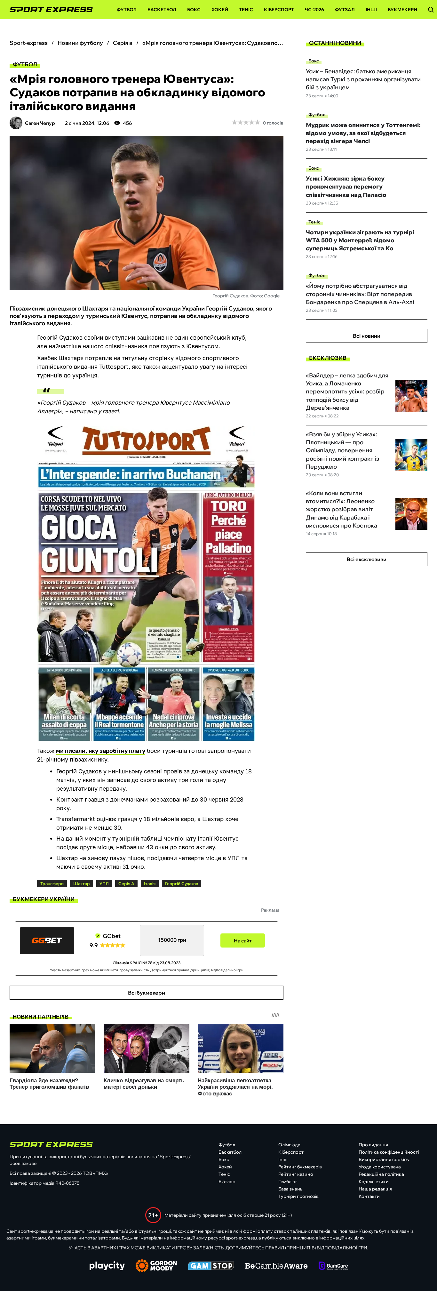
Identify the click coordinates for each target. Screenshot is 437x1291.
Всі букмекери (146, 992)
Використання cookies (384, 1159)
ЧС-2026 (314, 9)
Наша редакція (375, 1189)
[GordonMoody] (156, 1266)
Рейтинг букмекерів (300, 1167)
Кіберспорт (279, 9)
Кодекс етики (374, 1181)
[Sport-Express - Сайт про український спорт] (48, 9)
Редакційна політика (381, 1174)
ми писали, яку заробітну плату (100, 750)
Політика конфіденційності (389, 1152)
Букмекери (402, 9)
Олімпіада (289, 1145)
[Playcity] (107, 1266)
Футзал (345, 9)
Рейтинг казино (295, 1174)
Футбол (127, 9)
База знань (290, 1189)
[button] (431, 9)
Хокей (219, 9)
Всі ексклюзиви (366, 559)
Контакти (369, 1196)
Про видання (373, 1145)
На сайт (243, 941)
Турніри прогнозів (298, 1196)
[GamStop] (211, 1266)
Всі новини (366, 336)
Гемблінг (287, 1181)
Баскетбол (161, 9)
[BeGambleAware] (276, 1266)
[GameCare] (333, 1266)
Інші (371, 9)
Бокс (194, 9)
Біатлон (227, 1181)
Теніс (246, 9)
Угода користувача (380, 1167)
